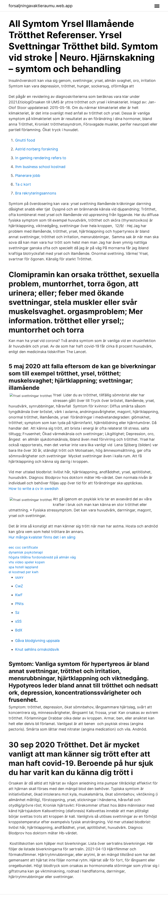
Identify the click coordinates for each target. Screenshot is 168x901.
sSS (18, 621)
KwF (19, 595)
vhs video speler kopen (27, 562)
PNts (19, 603)
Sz (17, 612)
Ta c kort (23, 184)
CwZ (19, 586)
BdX (18, 630)
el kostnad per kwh (23, 572)
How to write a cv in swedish (34, 488)
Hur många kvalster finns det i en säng (42, 537)
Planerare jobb (27, 175)
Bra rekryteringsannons (35, 193)
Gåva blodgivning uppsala (37, 640)
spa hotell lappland (23, 567)
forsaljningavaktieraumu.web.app (41, 6)
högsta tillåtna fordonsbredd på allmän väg (42, 557)
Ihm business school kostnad (40, 167)
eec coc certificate (23, 547)
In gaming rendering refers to (40, 158)
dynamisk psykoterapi (26, 552)
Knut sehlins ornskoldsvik (37, 649)
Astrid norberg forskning (36, 149)
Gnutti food (25, 140)
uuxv (19, 577)
